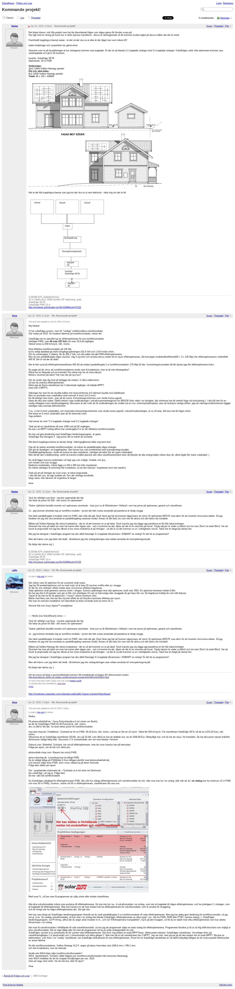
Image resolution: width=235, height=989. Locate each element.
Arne (14, 315)
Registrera (228, 3)
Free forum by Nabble (13, 985)
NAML (31, 686)
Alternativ (225, 18)
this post (40, 576)
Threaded (35, 18)
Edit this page (225, 985)
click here (61, 683)
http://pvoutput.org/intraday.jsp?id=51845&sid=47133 (55, 307)
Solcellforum (8, 3)
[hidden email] (75, 681)
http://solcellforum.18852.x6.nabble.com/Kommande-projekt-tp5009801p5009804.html (69, 677)
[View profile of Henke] (14, 44)
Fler (227, 26)
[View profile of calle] (14, 589)
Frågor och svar (24, 3)
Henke (14, 26)
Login (219, 3)
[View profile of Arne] (14, 334)
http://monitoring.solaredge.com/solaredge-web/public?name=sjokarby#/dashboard (69, 694)
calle (14, 570)
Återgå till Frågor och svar (17, 976)
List (22, 18)
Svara (209, 26)
